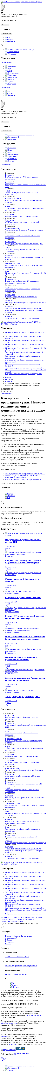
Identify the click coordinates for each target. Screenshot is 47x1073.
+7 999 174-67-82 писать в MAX (17, 957)
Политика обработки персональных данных (17, 919)
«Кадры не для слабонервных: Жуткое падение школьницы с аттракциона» (22, 476)
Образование (10, 295)
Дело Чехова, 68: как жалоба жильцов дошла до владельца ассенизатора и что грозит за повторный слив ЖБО (24, 310)
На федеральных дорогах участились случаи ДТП (24, 244)
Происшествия (10, 242)
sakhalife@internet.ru (30, 966)
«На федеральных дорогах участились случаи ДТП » (25, 474)
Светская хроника (12, 228)
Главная (8, 377)
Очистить (5, 25)
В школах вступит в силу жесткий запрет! (21, 297)
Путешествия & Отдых (13, 198)
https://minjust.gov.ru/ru (9, 1023)
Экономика (9, 214)
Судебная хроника (12, 593)
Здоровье (8, 301)
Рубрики (8, 379)
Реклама (8, 944)
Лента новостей (13, 52)
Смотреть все (6, 34)
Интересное (9, 175)
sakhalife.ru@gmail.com (13, 966)
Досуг (7, 191)
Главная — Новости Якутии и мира (20, 49)
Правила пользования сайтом (12, 921)
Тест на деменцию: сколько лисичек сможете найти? (24, 368)
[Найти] (3, 6)
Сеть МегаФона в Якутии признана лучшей (21, 216)
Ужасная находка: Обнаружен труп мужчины (22, 318)
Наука (7, 206)
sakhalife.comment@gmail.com (16, 974)
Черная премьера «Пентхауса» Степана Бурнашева (24, 230)
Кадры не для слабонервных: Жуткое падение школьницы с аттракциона (22, 282)
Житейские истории (12, 263)
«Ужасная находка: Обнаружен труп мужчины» (23, 479)
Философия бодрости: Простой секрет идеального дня (25, 302)
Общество (9, 255)
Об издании (11, 54)
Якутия (8, 535)
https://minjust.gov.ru (34, 1015)
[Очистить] (2, 9)
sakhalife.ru (5, 1036)
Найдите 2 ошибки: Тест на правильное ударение (23, 374)
